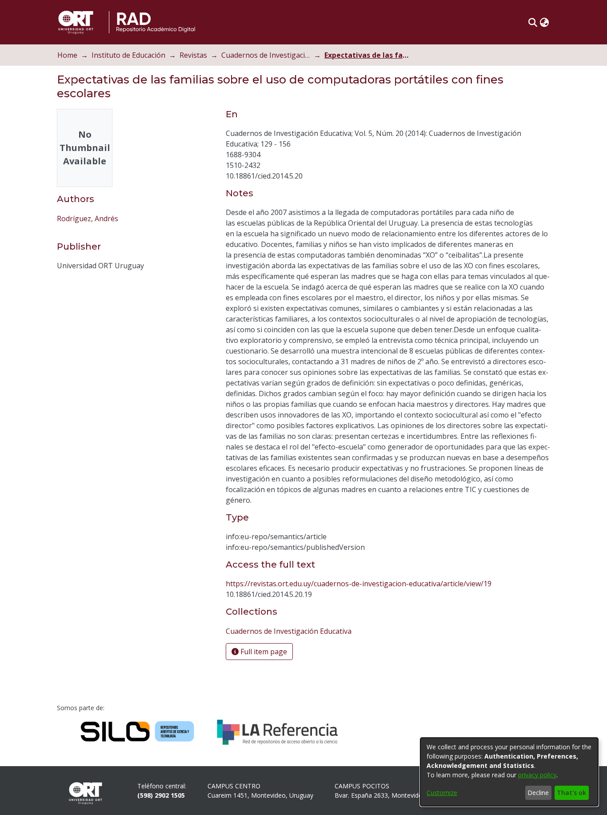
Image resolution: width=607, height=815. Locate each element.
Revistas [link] (193, 55)
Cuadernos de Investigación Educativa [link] (265, 55)
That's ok (571, 792)
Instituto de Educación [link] (128, 55)
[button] (532, 22)
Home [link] (67, 55)
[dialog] (509, 772)
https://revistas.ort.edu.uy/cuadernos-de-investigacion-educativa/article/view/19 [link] (358, 583)
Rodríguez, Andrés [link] (87, 218)
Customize (442, 792)
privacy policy (537, 775)
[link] (288, 631)
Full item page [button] (263, 651)
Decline (538, 792)
